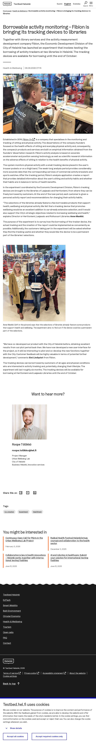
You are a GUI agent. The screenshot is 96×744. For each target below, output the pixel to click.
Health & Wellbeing (20, 11)
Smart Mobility (10, 605)
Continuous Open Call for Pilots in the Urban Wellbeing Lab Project (24, 539)
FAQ (5, 637)
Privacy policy (30, 673)
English (67, 4)
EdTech (6, 600)
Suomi (59, 4)
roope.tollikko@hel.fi (24, 450)
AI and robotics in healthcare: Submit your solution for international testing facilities (69, 558)
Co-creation (9, 512)
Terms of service (10, 673)
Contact (7, 643)
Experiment (23, 512)
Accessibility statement (53, 673)
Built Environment (12, 610)
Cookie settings (10, 676)
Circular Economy (11, 616)
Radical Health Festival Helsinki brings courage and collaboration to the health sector (70, 541)
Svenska (76, 4)
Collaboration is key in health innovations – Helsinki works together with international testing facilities (26, 558)
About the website (78, 673)
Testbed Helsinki (11, 594)
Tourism (7, 626)
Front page (7, 11)
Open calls (8, 632)
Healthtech (37, 512)
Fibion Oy (27, 139)
